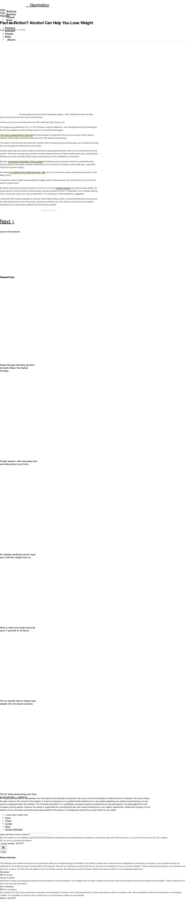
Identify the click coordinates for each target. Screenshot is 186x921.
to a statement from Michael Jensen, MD (27, 172)
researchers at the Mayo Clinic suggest (25, 161)
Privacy (8, 820)
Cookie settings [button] (8, 843)
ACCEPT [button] (20, 843)
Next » (49, 222)
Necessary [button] (5, 871)
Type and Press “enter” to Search (14, 834)
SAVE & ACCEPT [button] (8, 898)
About (7, 826)
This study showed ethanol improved (16, 134)
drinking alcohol (63, 187)
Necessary (8, 874)
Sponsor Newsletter (14, 829)
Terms (8, 817)
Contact (8, 823)
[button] (37, 4)
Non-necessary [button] (7, 886)
